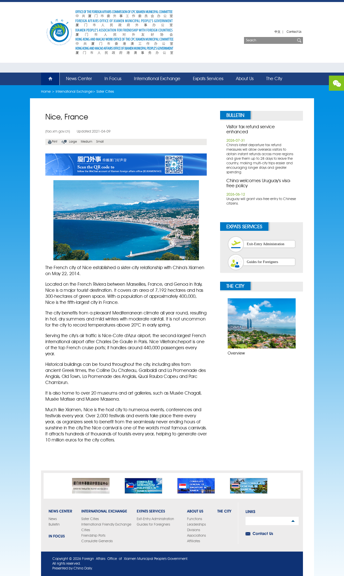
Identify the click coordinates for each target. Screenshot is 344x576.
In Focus (113, 79)
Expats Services (208, 79)
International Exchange (157, 79)
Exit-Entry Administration (265, 244)
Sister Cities (105, 91)
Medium (86, 141)
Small (100, 141)
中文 (277, 32)
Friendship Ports (93, 535)
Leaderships (196, 524)
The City (274, 79)
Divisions (193, 530)
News (53, 519)
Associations (196, 535)
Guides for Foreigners (262, 262)
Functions (194, 519)
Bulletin (235, 115)
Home (47, 79)
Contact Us (294, 32)
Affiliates (193, 541)
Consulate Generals (97, 541)
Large (73, 141)
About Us (245, 79)
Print (54, 141)
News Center (79, 79)
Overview (236, 353)
